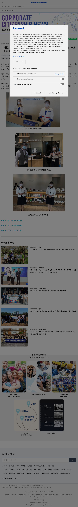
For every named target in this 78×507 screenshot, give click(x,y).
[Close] (66, 28)
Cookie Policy (26, 48)
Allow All (19, 62)
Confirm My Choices (56, 93)
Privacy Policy (38, 48)
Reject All (37, 93)
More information (18, 56)
